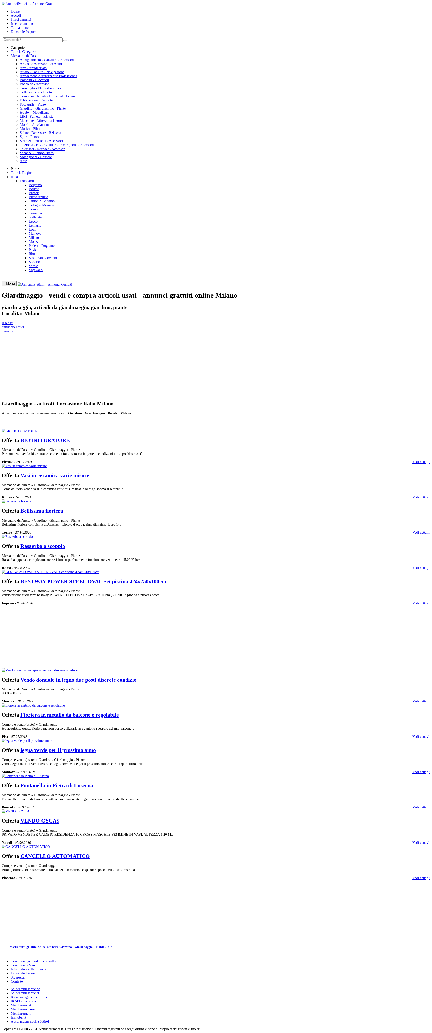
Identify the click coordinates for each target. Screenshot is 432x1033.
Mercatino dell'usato (25, 56)
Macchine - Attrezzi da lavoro (41, 120)
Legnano (35, 225)
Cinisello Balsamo (42, 201)
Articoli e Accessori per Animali (42, 64)
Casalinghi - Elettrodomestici (40, 88)
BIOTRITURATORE (45, 440)
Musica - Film (30, 129)
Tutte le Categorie (23, 52)
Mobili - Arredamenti (35, 124)
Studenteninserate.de (25, 989)
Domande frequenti (24, 32)
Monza (34, 241)
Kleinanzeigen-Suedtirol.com (31, 997)
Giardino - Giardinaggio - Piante (43, 108)
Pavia (33, 250)
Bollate (34, 189)
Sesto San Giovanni (43, 258)
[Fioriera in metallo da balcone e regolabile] (33, 705)
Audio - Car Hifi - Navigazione (42, 72)
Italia (14, 177)
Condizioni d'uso (23, 965)
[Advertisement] (137, 364)
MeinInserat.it (20, 1013)
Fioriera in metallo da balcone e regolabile (69, 715)
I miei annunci (21, 19)
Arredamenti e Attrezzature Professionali (48, 76)
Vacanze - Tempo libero (37, 153)
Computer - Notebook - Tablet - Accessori (49, 96)
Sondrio (34, 262)
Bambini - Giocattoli (34, 80)
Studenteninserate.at (25, 993)
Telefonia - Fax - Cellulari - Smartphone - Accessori (57, 145)
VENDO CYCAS (39, 821)
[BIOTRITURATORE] (19, 431)
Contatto (17, 981)
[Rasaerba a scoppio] (17, 536)
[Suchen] (65, 40)
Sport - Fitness (30, 137)
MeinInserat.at (21, 1005)
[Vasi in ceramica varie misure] (24, 466)
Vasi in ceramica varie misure (54, 475)
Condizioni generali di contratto (33, 961)
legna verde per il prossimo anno (58, 750)
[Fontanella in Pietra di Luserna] (25, 776)
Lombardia (27, 181)
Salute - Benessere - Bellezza (40, 133)
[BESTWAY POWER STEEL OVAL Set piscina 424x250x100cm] (50, 572)
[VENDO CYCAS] (17, 811)
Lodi (32, 229)
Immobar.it (18, 1017)
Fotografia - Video (33, 104)
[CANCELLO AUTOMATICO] (26, 846)
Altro (23, 161)
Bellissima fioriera (41, 511)
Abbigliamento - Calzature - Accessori (47, 60)
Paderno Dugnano (42, 246)
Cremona (35, 213)
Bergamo (35, 185)
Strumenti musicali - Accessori (41, 141)
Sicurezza (18, 977)
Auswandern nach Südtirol (30, 1021)
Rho (32, 254)
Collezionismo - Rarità (36, 92)
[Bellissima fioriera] (16, 501)
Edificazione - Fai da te (36, 100)
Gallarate (35, 217)
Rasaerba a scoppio (42, 546)
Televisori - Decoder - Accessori (42, 149)
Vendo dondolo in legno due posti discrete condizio (78, 680)
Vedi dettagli (421, 462)
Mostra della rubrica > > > (61, 947)
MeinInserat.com (23, 1009)
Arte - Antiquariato (33, 68)
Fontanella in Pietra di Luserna (56, 785)
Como (33, 209)
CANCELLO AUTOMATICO (55, 856)
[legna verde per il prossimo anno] (27, 741)
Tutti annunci (20, 27)
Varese (33, 266)
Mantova (35, 233)
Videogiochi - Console (36, 157)
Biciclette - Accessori (35, 84)
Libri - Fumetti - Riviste (36, 116)
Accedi (16, 15)
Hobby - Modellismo (35, 112)
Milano (34, 237)
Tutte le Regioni (22, 173)
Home (15, 11)
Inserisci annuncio (23, 23)
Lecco (33, 221)
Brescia (34, 193)
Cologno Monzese (42, 205)
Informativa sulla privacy (28, 969)
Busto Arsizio (38, 197)
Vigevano (36, 270)
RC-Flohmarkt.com (24, 1001)
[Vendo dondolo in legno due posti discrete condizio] (40, 670)
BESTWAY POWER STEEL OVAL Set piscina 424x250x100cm (93, 581)
